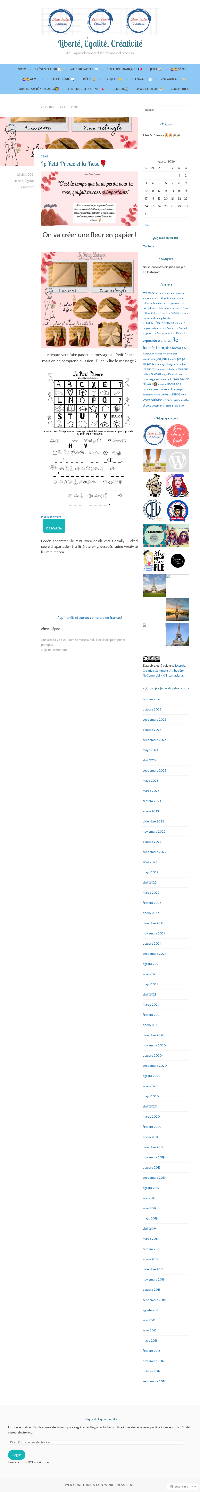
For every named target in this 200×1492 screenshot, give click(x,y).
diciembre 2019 (153, 1147)
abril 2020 (150, 1106)
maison (161, 369)
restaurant (148, 389)
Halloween (148, 353)
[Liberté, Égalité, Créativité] (154, 436)
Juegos (147, 364)
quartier (162, 384)
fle (175, 339)
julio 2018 (149, 1320)
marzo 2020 (151, 1116)
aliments (171, 293)
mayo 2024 (150, 750)
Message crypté (51, 516)
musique (183, 369)
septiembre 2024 (154, 740)
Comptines (180, 89)
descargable (160, 318)
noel (174, 374)
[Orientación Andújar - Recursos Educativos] (154, 486)
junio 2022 (150, 862)
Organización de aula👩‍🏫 (39, 89)
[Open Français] (154, 586)
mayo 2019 (150, 1218)
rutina (171, 389)
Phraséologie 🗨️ (60, 79)
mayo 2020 (151, 1096)
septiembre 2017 (154, 1381)
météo (146, 374)
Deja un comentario (54, 650)
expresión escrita (178, 333)
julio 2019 (149, 1198)
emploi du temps (152, 328)
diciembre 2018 (153, 1269)
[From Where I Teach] (177, 436)
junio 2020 (150, 1086)
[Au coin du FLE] (177, 461)
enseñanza (167, 328)
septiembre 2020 (155, 1065)
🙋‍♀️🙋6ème (30, 79)
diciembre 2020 (153, 1035)
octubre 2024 (152, 730)
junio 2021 (149, 974)
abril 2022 (150, 882)
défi (169, 318)
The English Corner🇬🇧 (85, 89)
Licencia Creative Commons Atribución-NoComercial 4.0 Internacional (164, 670)
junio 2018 (149, 1330)
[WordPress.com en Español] (154, 634)
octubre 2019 (152, 1167)
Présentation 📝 (48, 69)
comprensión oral (175, 303)
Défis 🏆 (89, 79)
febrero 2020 (152, 1127)
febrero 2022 (152, 903)
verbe (157, 394)
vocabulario (171, 400)
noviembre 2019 (154, 1157)
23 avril (61, 640)
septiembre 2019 (154, 1177)
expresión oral (153, 341)
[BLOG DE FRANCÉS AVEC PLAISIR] (177, 486)
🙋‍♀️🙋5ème (178, 69)
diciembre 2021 (153, 923)
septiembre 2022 (154, 852)
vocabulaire (152, 400)
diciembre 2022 (153, 821)
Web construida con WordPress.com (99, 1485)
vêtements (158, 405)
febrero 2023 (152, 801)
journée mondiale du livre (85, 640)
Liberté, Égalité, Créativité (100, 43)
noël (146, 379)
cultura (146, 313)
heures (158, 353)
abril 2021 (149, 994)
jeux (164, 359)
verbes (165, 394)
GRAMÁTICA (178, 348)
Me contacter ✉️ (84, 69)
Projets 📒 (113, 79)
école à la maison (174, 405)
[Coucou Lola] (177, 561)
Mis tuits (148, 246)
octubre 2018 (152, 1289)
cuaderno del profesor (176, 308)
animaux (147, 298)
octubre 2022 (152, 842)
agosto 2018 (151, 1310)
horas (174, 353)
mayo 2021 (150, 984)
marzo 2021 (151, 1004)
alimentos (161, 293)
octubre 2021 (152, 943)
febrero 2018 (151, 1351)
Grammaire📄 (141, 79)
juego (181, 359)
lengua (163, 364)
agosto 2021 (151, 964)
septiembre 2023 (154, 770)
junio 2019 (149, 1208)
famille (167, 341)
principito (47, 645)
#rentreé (149, 293)
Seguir (16, 1455)
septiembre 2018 (154, 1300)
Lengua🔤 (121, 89)
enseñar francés (160, 333)
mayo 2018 (150, 1340)
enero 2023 (151, 811)
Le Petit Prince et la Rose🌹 (74, 163)
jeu (158, 359)
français (163, 347)
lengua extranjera (176, 364)
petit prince (118, 640)
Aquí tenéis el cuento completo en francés (89, 617)
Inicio (21, 69)
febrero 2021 (151, 1015)
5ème (45, 156)
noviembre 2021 (154, 933)
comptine (149, 308)
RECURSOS (174, 384)
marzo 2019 (151, 1239)
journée (172, 359)
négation (154, 379)
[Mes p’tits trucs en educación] (177, 536)
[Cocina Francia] (177, 585)
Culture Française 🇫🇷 (124, 69)
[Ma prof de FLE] (154, 561)
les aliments (150, 368)
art (153, 298)
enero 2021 (150, 1025)
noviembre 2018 (154, 1279)
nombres (182, 374)
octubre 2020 (152, 1055)
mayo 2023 (150, 780)
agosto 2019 (151, 1188)
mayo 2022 (150, 872)
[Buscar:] (166, 110)
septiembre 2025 (154, 719)
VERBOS (176, 394)
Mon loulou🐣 (149, 89)
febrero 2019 (151, 1249)
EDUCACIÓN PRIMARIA (158, 323)
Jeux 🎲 (156, 69)
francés (149, 347)
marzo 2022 (151, 892)
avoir (157, 298)
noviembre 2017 (153, 1361)
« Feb (146, 225)
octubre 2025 (152, 709)
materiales (171, 369)
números (164, 379)
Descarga (54, 528)
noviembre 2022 (154, 831)
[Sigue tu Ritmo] (154, 461)
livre (106, 640)
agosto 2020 (152, 1076)
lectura (155, 364)
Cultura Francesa (160, 313)
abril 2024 (150, 760)
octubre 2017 (151, 1371)
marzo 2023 (151, 791)
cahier (179, 298)
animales (180, 293)
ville (183, 394)
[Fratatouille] (154, 536)
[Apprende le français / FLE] (177, 610)
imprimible (149, 359)
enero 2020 (151, 1137)
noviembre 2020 (154, 1045)
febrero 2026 (152, 699)
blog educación (168, 298)
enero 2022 (151, 913)
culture (175, 313)
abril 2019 (149, 1228)
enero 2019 (150, 1259)
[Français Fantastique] (177, 511)
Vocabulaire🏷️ (173, 79)
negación (166, 374)
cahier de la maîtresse (154, 303)
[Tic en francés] (177, 635)
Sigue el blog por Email (100, 1419)
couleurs (159, 308)
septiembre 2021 (154, 954)
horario (167, 353)
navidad (156, 374)
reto (156, 389)
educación (180, 323)
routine (163, 389)
